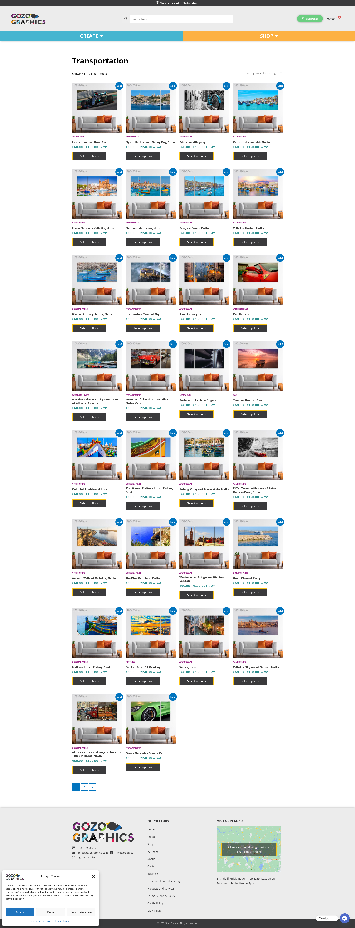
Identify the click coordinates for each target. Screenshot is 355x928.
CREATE (89, 36)
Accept (20, 912)
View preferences (81, 912)
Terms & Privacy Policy (57, 920)
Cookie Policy (37, 920)
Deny (50, 912)
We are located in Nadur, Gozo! (179, 3)
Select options (89, 156)
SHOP (266, 36)
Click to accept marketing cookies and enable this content (249, 849)
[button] (93, 876)
